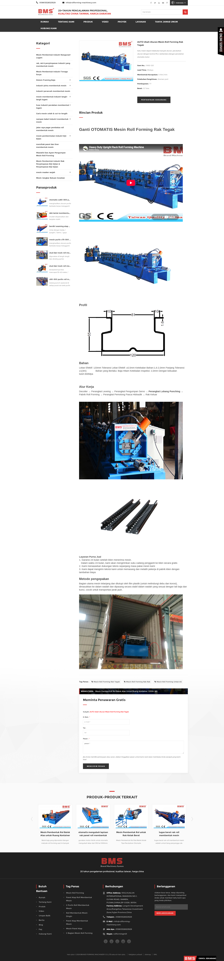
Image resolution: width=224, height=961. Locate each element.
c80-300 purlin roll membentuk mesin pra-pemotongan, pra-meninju (60, 279)
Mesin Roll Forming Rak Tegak (107, 682)
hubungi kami (45, 934)
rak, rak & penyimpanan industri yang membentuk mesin (53, 64)
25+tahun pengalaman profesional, (83, 10)
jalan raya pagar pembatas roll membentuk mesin (50, 129)
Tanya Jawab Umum (166, 22)
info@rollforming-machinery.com (81, 2)
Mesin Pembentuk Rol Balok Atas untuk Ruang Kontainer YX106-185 (126, 691)
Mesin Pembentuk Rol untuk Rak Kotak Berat (94, 834)
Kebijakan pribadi (135, 954)
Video (105, 22)
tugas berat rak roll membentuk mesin (132, 834)
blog (41, 925)
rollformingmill (120, 934)
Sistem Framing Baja (45, 80)
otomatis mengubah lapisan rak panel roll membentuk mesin (56, 834)
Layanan (141, 22)
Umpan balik (44, 915)
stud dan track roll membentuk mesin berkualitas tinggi (60, 266)
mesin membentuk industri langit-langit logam (52, 98)
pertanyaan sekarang (154, 100)
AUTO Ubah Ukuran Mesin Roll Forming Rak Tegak (109, 712)
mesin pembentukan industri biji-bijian (51, 137)
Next (192, 819)
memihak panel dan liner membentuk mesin (47, 145)
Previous (32, 819)
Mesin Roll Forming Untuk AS (169, 682)
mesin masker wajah (45, 172)
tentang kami (45, 902)
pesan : (86, 739)
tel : (84, 728)
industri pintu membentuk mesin (51, 85)
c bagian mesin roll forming (79, 933)
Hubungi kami (49, 28)
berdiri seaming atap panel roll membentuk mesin (60, 226)
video (41, 911)
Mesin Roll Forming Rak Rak (138, 682)
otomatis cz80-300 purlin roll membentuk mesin (60, 200)
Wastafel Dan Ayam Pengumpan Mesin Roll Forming (51, 154)
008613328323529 (124, 917)
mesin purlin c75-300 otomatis (60, 240)
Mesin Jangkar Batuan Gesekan (50, 178)
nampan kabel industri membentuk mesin (52, 120)
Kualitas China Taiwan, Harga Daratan (84, 13)
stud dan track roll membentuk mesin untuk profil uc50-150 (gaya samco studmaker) (60, 253)
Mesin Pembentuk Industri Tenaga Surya (52, 73)
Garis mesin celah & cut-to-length (51, 113)
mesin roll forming (75, 893)
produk (88, 22)
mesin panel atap (74, 928)
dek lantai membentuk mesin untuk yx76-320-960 (60, 213)
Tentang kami (66, 22)
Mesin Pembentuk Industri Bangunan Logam (53, 56)
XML (155, 954)
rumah (45, 22)
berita (41, 920)
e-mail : (86, 717)
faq (40, 929)
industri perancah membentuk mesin (53, 91)
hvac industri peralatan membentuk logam (52, 106)
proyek (122, 22)
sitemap (148, 954)
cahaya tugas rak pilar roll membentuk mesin (170, 834)
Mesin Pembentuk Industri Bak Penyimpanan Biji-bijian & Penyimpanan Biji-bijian (50, 164)
